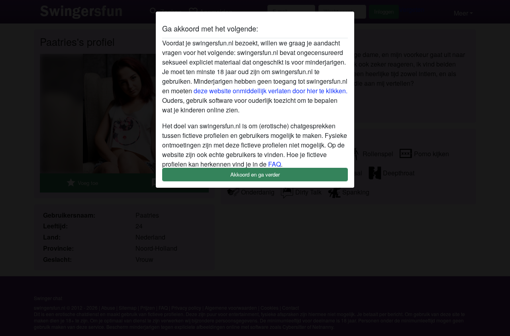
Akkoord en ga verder (255, 174)
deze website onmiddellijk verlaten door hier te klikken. (270, 90)
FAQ (274, 164)
